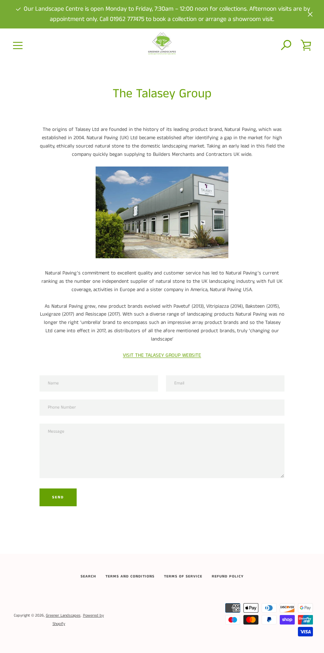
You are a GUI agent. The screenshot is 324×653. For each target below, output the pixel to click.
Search (88, 576)
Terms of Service (183, 576)
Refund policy (228, 576)
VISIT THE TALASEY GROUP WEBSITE (162, 355)
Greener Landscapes (63, 615)
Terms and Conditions (129, 576)
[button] (286, 45)
